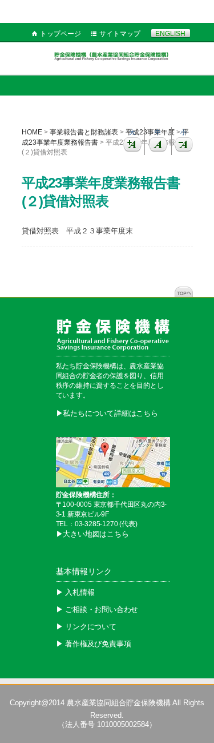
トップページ (60, 34)
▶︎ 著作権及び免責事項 (93, 643)
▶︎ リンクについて (86, 626)
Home (32, 132)
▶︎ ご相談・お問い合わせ (97, 609)
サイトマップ (119, 34)
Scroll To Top (184, 292)
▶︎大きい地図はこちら (92, 534)
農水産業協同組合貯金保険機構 (119, 702)
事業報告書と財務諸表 (84, 132)
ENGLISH (170, 34)
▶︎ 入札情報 (75, 592)
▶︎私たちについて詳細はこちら (107, 413)
